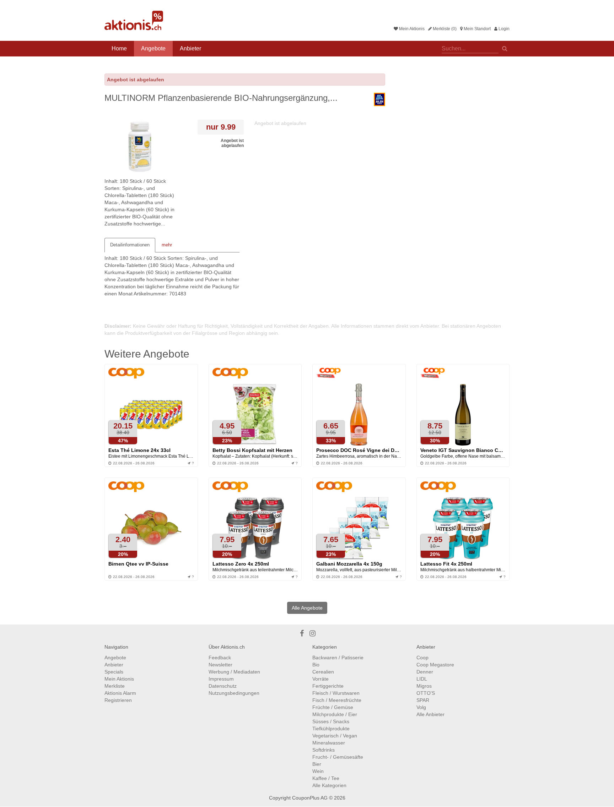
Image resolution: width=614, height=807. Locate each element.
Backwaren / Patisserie (337, 657)
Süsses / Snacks (330, 721)
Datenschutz (223, 686)
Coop (422, 657)
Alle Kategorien (329, 785)
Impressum (221, 679)
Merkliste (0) (444, 28)
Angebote (153, 48)
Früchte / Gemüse (332, 707)
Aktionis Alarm (120, 693)
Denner (424, 672)
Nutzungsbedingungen (234, 693)
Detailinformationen (130, 244)
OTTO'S (425, 693)
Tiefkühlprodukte (331, 728)
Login (503, 28)
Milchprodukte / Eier (334, 714)
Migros (424, 686)
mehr (167, 244)
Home (119, 48)
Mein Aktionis (411, 28)
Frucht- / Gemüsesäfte (337, 757)
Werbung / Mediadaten (234, 672)
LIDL (421, 679)
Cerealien (323, 672)
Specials (113, 672)
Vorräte (320, 679)
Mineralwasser (328, 743)
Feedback (220, 657)
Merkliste (114, 686)
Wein (318, 771)
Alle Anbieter (430, 714)
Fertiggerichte (328, 686)
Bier (316, 764)
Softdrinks (323, 750)
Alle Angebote (307, 608)
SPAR (422, 700)
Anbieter (190, 48)
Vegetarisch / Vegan (334, 735)
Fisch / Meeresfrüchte (336, 700)
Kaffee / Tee (325, 778)
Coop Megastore (435, 664)
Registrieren (118, 700)
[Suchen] (505, 48)
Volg (421, 707)
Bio (315, 664)
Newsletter (220, 664)
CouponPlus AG (310, 798)
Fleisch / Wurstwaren (336, 693)
